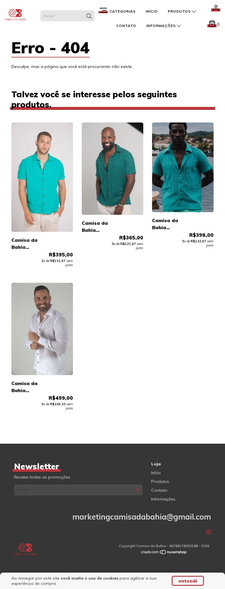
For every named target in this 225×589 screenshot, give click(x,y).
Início (152, 11)
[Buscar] (89, 16)
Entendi (187, 581)
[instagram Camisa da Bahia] (208, 532)
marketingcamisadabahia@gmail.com (141, 517)
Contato (126, 25)
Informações (161, 25)
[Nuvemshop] (164, 553)
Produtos (180, 11)
